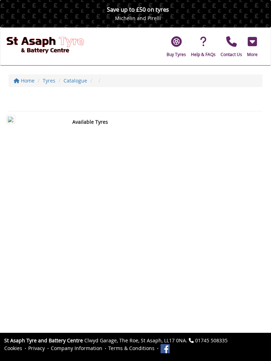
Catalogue (75, 80)
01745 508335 (211, 340)
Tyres (49, 80)
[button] (252, 46)
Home (27, 80)
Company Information (76, 348)
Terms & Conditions (131, 348)
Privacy (36, 348)
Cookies (13, 348)
